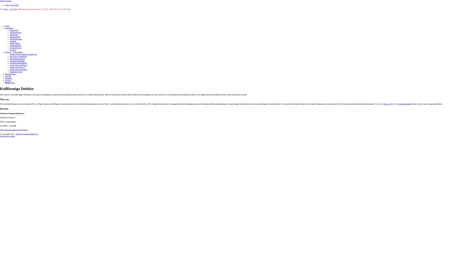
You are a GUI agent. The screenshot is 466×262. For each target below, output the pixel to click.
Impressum (54, 134)
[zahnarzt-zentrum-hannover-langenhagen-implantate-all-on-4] (18, 22)
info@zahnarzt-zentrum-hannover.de (14, 130)
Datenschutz (44, 134)
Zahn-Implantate (404, 104)
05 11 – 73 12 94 (10, 9)
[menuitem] (235, 26)
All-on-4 (387, 104)
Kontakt (63, 134)
